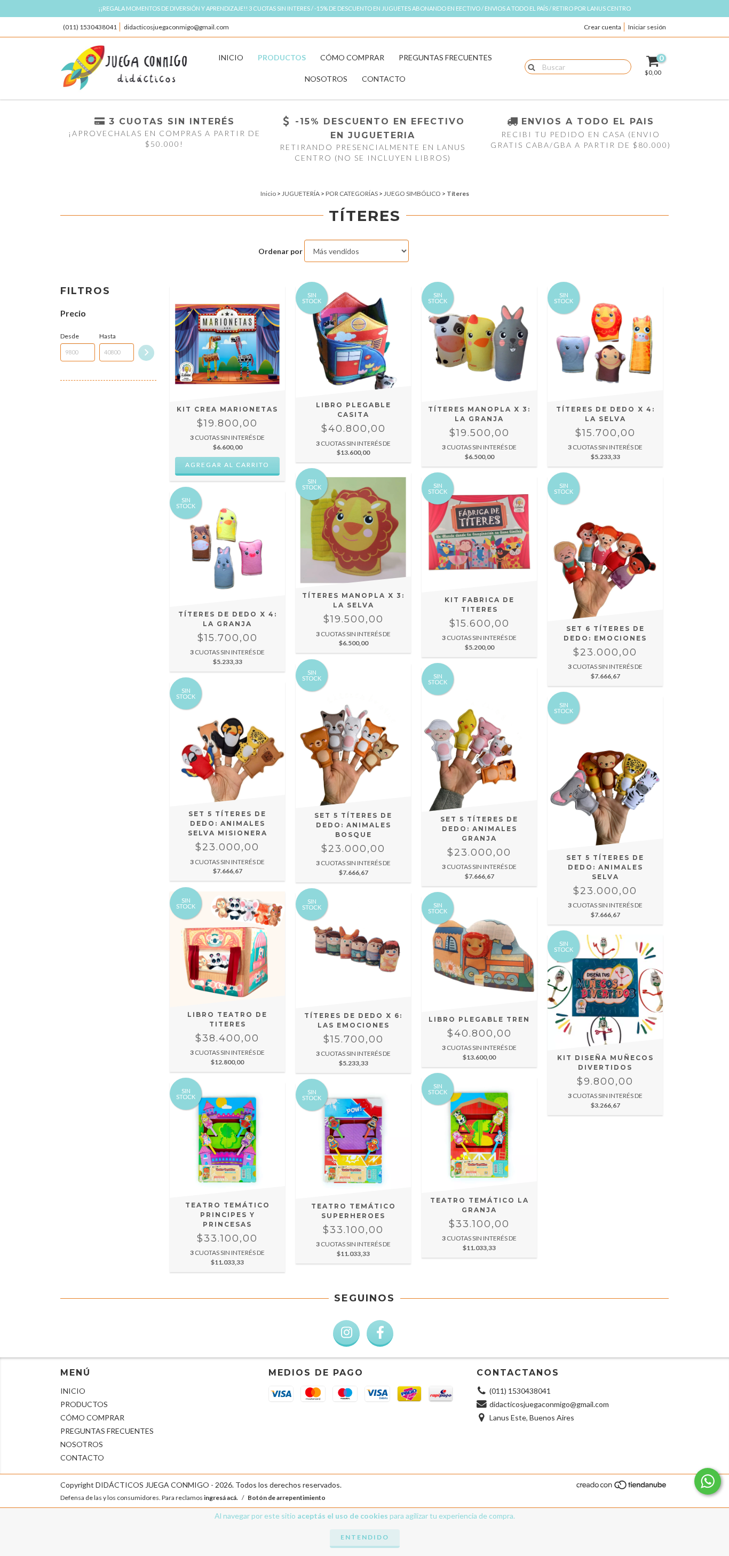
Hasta (107, 336)
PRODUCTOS (282, 57)
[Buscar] (529, 66)
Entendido (364, 1537)
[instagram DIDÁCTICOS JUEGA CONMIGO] (346, 1333)
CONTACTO (384, 78)
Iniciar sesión (647, 27)
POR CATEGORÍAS (352, 193)
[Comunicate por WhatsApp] (707, 1481)
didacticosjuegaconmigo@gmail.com (176, 27)
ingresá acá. (221, 1498)
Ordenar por (280, 251)
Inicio (268, 193)
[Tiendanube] (622, 1487)
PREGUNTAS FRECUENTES (445, 57)
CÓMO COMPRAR (352, 57)
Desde (69, 336)
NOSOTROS (326, 78)
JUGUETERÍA (301, 193)
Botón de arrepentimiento (287, 1498)
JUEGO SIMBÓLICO (412, 193)
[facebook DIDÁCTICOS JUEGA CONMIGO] (380, 1333)
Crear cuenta (602, 27)
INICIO (230, 57)
